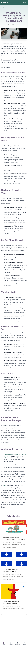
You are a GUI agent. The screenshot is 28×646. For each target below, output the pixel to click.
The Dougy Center (9, 465)
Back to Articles (6, 7)
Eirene (4, 2)
